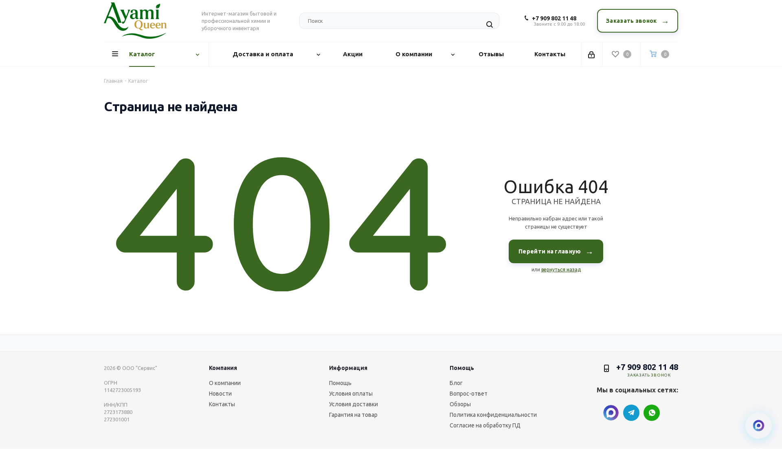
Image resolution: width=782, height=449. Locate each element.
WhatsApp (652, 413)
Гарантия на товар (353, 415)
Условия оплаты (351, 393)
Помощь (340, 383)
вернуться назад (561, 269)
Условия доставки (353, 404)
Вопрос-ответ (469, 393)
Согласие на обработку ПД (485, 425)
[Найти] (489, 24)
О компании (225, 383)
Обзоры (460, 404)
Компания (223, 368)
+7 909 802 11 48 (554, 18)
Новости (220, 393)
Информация (348, 368)
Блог (456, 383)
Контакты (222, 404)
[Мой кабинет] (592, 54)
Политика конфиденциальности (493, 415)
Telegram (631, 413)
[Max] (611, 412)
